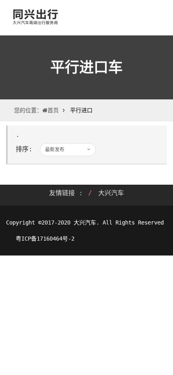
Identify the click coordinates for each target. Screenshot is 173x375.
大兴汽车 (111, 193)
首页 (53, 110)
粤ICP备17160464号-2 (43, 238)
